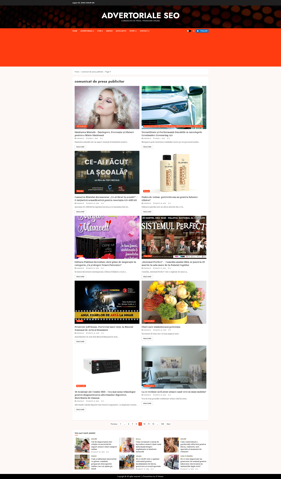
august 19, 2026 (143, 469)
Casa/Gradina (149, 321)
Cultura (79, 256)
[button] (193, 31)
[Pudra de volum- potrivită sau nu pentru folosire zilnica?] (174, 172)
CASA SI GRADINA (186, 456)
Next (168, 424)
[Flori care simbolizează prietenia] (174, 302)
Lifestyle (138, 456)
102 (162, 424)
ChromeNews (147, 476)
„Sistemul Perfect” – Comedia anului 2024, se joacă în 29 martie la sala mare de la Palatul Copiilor (173, 263)
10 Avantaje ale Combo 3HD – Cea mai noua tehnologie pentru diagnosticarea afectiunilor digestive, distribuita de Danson (105, 394)
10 (144, 424)
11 (149, 424)
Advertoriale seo (141, 15)
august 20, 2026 (99, 452)
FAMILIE (93, 456)
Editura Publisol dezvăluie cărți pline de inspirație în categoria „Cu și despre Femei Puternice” (105, 263)
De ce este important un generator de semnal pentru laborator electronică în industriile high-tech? (193, 462)
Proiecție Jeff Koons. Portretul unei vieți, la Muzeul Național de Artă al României (104, 328)
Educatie (80, 191)
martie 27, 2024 (93, 268)
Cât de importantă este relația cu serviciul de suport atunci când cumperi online (104, 445)
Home (74, 31)
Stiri (99, 31)
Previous (114, 424)
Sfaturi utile (198, 126)
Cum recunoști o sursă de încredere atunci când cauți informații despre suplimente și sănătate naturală (148, 447)
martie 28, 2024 (160, 203)
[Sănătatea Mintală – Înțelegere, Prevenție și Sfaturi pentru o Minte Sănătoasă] (107, 107)
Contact (144, 31)
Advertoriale (86, 31)
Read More (80, 147)
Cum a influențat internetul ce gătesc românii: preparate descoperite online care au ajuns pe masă (103, 464)
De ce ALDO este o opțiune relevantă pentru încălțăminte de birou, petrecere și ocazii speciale (148, 462)
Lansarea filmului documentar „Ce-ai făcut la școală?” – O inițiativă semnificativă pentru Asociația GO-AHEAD (106, 199)
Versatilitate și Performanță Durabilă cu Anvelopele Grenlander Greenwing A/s (172, 134)
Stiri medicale (81, 126)
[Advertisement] (140, 50)
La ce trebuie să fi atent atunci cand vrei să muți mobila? (174, 391)
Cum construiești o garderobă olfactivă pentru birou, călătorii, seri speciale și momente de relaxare (193, 447)
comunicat (80, 138)
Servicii (109, 31)
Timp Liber (147, 256)
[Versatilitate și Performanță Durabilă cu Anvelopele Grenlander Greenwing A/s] (174, 107)
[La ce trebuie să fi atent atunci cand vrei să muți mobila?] (174, 367)
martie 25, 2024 (93, 401)
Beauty (146, 191)
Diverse (138, 439)
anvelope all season (151, 126)
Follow (204, 31)
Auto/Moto (121, 31)
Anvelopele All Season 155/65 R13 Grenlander (176, 126)
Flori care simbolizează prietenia (161, 326)
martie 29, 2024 (93, 203)
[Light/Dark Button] (189, 31)
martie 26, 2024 (93, 333)
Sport (132, 31)
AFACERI (94, 439)
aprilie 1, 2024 (93, 138)
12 (153, 424)
